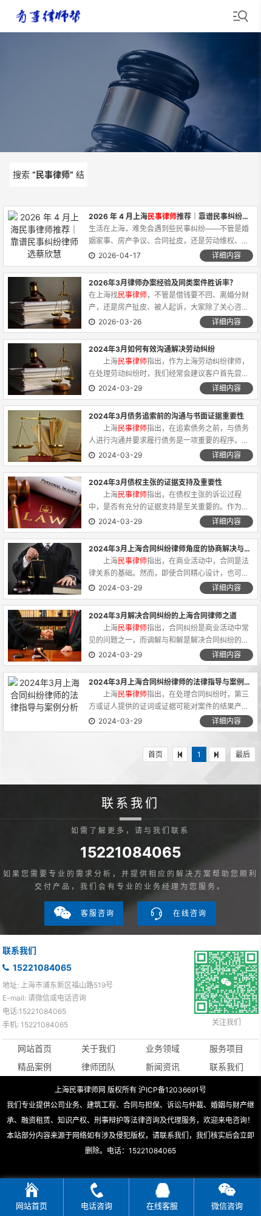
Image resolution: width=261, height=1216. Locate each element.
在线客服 (162, 1206)
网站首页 (35, 1048)
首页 (155, 754)
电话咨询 (96, 1206)
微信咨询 (227, 1206)
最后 (243, 754)
